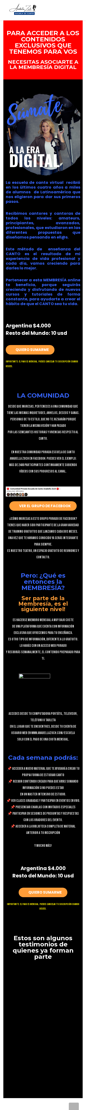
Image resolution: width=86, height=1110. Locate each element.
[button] (30, 350)
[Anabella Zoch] (24, 9)
